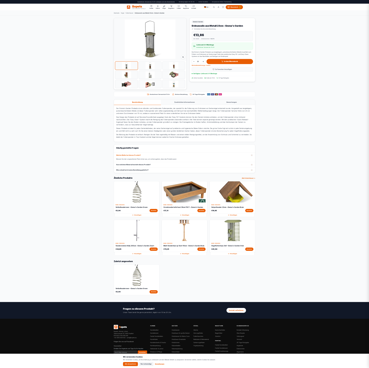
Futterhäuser (129, 13)
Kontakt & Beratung (243, 330)
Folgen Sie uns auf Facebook (124, 341)
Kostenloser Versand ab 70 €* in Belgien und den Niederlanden (156, 1)
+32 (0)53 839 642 (119, 337)
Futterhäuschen (198, 336)
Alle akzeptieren (130, 364)
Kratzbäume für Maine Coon (181, 336)
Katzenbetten (176, 345)
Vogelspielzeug (198, 345)
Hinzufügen (137, 215)
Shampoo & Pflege (156, 352)
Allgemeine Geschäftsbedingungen (244, 353)
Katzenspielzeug (177, 348)
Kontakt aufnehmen (236, 310)
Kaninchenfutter (220, 330)
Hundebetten (154, 330)
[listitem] (126, 65)
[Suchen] (214, 7)
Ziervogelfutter (198, 333)
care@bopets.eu (132, 337)
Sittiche (195, 330)
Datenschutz (241, 348)
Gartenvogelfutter (199, 342)
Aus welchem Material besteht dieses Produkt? (133, 165)
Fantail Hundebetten (156, 336)
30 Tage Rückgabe (243, 342)
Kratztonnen (176, 342)
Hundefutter (154, 339)
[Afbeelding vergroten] (183, 57)
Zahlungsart (240, 336)
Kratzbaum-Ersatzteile (179, 339)
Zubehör (218, 336)
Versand (239, 339)
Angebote (240, 345)
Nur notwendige (146, 364)
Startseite (116, 13)
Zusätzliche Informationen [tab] (184, 102)
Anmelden (142, 352)
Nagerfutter (218, 333)
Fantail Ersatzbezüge (221, 351)
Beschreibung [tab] (137, 102)
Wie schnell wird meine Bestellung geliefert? (132, 170)
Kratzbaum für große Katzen (181, 333)
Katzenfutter (176, 352)
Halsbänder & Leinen (156, 348)
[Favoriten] (223, 7)
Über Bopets (241, 333)
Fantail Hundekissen (221, 348)
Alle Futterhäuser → (248, 178)
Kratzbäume (175, 330)
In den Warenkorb (231, 61)
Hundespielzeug (155, 345)
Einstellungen (159, 364)
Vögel (122, 13)
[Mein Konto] (218, 7)
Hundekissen (154, 333)
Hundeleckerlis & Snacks (158, 342)
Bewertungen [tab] (231, 102)
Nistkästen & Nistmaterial (201, 339)
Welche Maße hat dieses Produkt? (128, 155)
